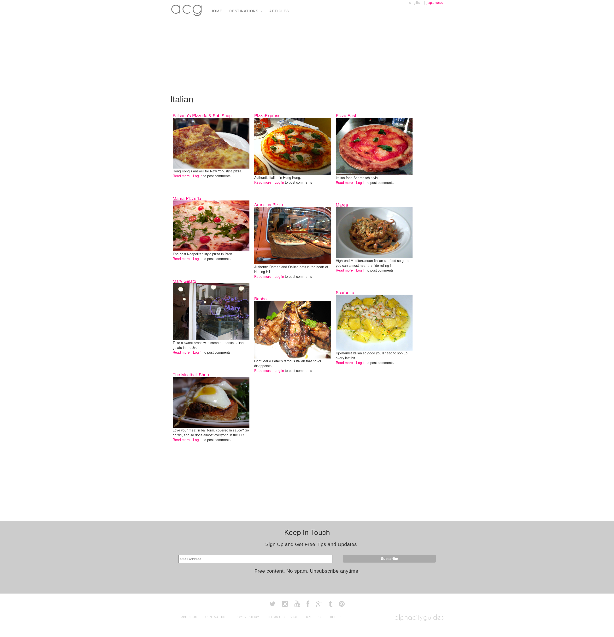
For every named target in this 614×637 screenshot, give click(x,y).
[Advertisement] (307, 53)
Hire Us (335, 617)
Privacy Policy (246, 617)
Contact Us (215, 617)
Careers (313, 617)
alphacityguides (419, 617)
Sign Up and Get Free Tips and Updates (311, 544)
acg (186, 7)
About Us (189, 617)
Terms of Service (282, 617)
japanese (435, 2)
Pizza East (346, 115)
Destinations (244, 10)
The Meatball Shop (191, 374)
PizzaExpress (267, 115)
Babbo (260, 299)
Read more (181, 175)
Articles (279, 10)
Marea (342, 205)
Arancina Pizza (268, 204)
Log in (197, 175)
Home (216, 10)
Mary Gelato (184, 281)
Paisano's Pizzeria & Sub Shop (202, 115)
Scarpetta (345, 292)
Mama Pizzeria (187, 198)
